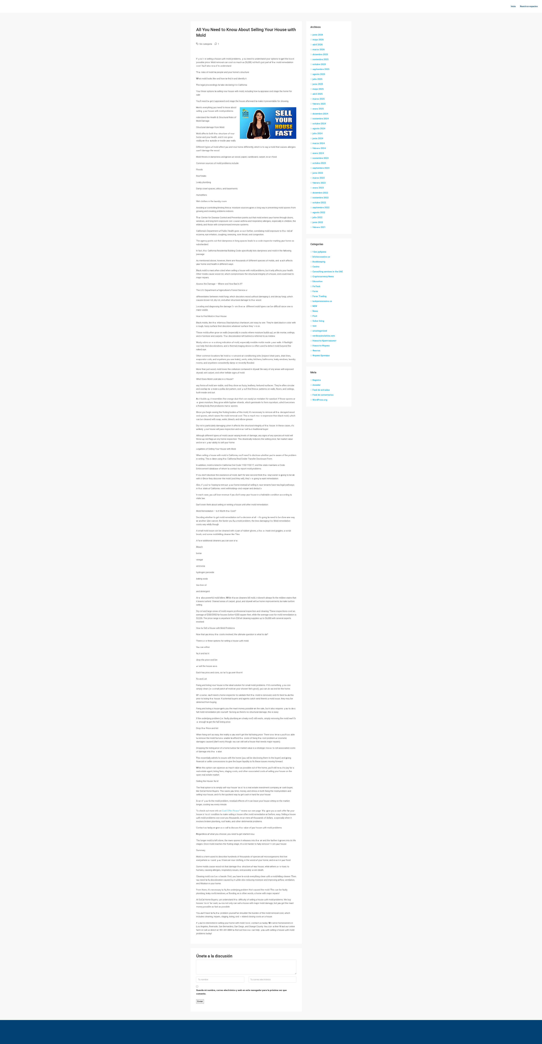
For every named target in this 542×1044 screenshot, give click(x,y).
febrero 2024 (319, 148)
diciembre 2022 (320, 192)
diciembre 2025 (320, 54)
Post (314, 316)
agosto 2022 (318, 212)
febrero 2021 (319, 227)
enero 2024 (318, 153)
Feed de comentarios (322, 395)
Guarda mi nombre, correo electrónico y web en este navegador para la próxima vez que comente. (241, 992)
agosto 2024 (318, 128)
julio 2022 (317, 217)
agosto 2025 (318, 74)
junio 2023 (317, 173)
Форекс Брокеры (321, 355)
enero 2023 (318, 188)
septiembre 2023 (320, 168)
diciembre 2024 (320, 113)
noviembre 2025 (320, 59)
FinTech (316, 286)
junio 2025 (317, 84)
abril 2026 (317, 44)
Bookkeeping (318, 261)
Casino (315, 266)
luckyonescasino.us (322, 301)
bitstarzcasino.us (321, 256)
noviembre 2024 (320, 118)
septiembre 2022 (320, 207)
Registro (316, 380)
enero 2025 (318, 109)
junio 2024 (317, 138)
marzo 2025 (318, 99)
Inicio (513, 6)
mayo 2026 (318, 39)
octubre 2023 (319, 163)
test (314, 326)
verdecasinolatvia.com (323, 336)
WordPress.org (319, 400)
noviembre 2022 (320, 197)
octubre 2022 (319, 202)
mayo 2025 (318, 89)
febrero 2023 (319, 183)
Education (317, 281)
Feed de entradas (321, 390)
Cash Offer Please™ (231, 811)
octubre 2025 (319, 64)
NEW (314, 306)
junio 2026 (317, 34)
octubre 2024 (319, 123)
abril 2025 (317, 94)
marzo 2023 (318, 178)
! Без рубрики (319, 252)
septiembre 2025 (320, 69)
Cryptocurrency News (323, 276)
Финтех (316, 350)
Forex (315, 291)
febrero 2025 (319, 104)
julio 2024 (317, 133)
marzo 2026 (318, 49)
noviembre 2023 (320, 158)
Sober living (318, 321)
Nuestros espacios (529, 6)
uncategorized (319, 331)
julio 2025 (317, 79)
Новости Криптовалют (324, 340)
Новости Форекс (321, 345)
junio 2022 (317, 222)
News (315, 311)
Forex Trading (319, 296)
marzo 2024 (318, 143)
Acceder (316, 385)
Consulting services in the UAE (327, 271)
